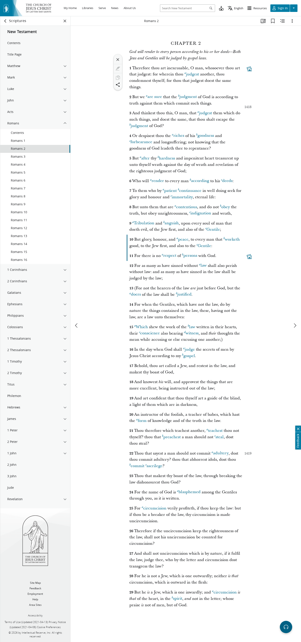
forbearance (141, 142)
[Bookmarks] (272, 21)
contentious (186, 207)
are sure (154, 97)
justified (184, 294)
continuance (190, 190)
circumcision (154, 508)
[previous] (76, 325)
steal (220, 437)
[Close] (117, 59)
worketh (232, 239)
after (145, 158)
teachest (215, 430)
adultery (221, 453)
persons (190, 255)
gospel (189, 356)
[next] (294, 325)
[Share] (117, 84)
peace (183, 239)
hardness (167, 158)
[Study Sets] (263, 21)
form (142, 420)
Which (142, 327)
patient (170, 190)
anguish (172, 223)
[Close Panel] (65, 20)
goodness (205, 136)
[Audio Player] (286, 627)
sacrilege (154, 466)
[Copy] (117, 77)
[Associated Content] (249, 68)
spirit (177, 598)
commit (137, 466)
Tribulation (144, 223)
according (200, 181)
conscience (150, 333)
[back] (5, 20)
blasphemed (189, 492)
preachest (172, 437)
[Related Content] (282, 21)
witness (192, 333)
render (158, 181)
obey (225, 207)
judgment (188, 97)
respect (169, 255)
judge (190, 349)
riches (178, 136)
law (204, 265)
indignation (200, 213)
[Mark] (117, 68)
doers (136, 294)
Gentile (213, 229)
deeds (227, 181)
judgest (192, 74)
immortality (182, 197)
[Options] (292, 21)
